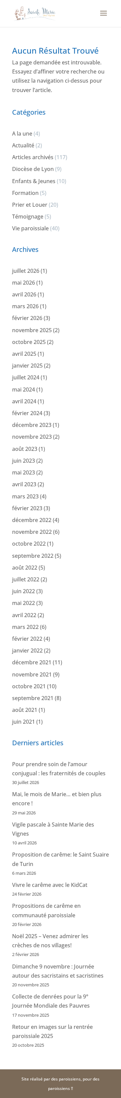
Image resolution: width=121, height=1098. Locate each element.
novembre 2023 (32, 436)
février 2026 (27, 318)
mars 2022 (25, 627)
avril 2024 (24, 401)
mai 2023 (23, 472)
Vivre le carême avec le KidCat (49, 885)
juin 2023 (23, 460)
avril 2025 (24, 353)
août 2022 (24, 567)
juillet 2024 (25, 377)
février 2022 (27, 638)
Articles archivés (32, 157)
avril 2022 (24, 615)
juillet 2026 (25, 270)
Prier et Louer (29, 204)
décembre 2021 (31, 662)
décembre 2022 (31, 520)
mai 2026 (23, 282)
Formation (25, 193)
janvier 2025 (27, 365)
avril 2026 (24, 294)
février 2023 (27, 508)
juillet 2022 (25, 579)
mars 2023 (25, 496)
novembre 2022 (32, 532)
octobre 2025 (29, 342)
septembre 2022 (32, 555)
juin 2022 (23, 591)
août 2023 (24, 449)
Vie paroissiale (30, 228)
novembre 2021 (32, 674)
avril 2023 (24, 484)
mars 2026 (25, 306)
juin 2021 (23, 721)
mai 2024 (23, 389)
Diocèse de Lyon (33, 169)
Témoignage (27, 216)
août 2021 (24, 710)
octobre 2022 (29, 543)
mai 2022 (23, 603)
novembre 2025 (32, 330)
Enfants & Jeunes (33, 181)
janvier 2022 (27, 650)
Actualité (23, 145)
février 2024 (27, 413)
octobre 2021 (29, 686)
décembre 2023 (31, 425)
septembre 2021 (32, 698)
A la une (22, 133)
